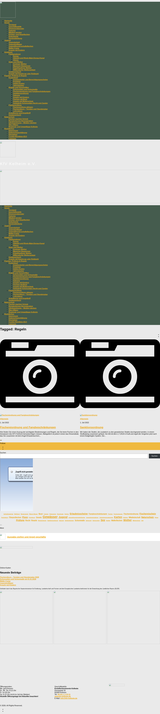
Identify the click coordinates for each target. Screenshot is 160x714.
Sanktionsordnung (21, 93)
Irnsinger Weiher (20, 64)
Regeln (34, 520)
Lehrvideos (17, 111)
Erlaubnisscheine (79, 513)
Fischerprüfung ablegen (23, 107)
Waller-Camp (14, 48)
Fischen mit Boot (20, 99)
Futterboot (32, 517)
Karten (118, 517)
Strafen (108, 520)
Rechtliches (9, 129)
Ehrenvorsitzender (16, 29)
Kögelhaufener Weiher (22, 68)
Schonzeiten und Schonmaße (25, 89)
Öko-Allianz (13, 125)
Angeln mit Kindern (17, 50)
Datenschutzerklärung (18, 133)
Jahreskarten (18, 85)
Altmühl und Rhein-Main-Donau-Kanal (28, 58)
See (103, 520)
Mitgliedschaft (134, 517)
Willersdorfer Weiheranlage (24, 70)
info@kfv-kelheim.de (68, 698)
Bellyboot (17, 514)
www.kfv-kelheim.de (63, 696)
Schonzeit (89, 520)
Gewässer (8, 52)
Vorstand (12, 25)
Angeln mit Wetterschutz (23, 101)
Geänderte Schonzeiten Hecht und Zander (30, 103)
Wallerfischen (116, 520)
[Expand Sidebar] (1, 440)
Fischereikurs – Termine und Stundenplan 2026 (19, 577)
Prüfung (20, 520)
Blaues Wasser (33, 514)
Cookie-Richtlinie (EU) (18, 137)
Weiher (127, 520)
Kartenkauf (13, 78)
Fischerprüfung (15, 105)
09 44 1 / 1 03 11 (64, 694)
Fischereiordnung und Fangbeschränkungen (31, 91)
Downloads (60, 514)
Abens (16, 60)
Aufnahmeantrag (8, 514)
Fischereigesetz (118, 514)
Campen (46, 514)
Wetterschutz (136, 520)
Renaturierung (42, 520)
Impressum (13, 131)
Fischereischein (147, 513)
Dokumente (13, 36)
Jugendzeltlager (15, 44)
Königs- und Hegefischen (19, 34)
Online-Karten (18, 84)
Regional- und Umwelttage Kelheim (23, 127)
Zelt (142, 520)
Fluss (25, 517)
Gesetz (39, 517)
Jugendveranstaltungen (106, 517)
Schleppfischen (69, 520)
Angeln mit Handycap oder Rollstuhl (24, 74)
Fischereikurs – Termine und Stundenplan (30, 109)
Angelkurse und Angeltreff (19, 113)
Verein (7, 23)
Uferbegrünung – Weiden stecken (22, 123)
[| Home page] (8, 17)
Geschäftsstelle (15, 27)
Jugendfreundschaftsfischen (76, 517)
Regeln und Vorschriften (19, 87)
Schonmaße (80, 520)
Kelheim (125, 517)
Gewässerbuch (15, 72)
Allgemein (4, 419)
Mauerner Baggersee (21, 66)
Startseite (8, 21)
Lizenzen (12, 138)
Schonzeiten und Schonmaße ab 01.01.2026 (18, 579)
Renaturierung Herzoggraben (21, 121)
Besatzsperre (24, 514)
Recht (27, 520)
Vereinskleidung (15, 38)
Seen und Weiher (16, 62)
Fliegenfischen (15, 517)
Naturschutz (9, 117)
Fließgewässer (15, 54)
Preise (156, 517)
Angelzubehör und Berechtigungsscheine (30, 80)
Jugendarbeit (14, 42)
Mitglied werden (15, 32)
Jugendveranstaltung (92, 517)
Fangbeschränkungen (98, 514)
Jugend (7, 40)
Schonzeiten (96, 520)
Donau (16, 56)
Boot (41, 514)
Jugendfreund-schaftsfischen (21, 46)
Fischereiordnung (131, 514)
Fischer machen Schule (18, 119)
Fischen (110, 514)
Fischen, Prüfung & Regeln (15, 76)
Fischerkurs (4, 517)
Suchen (3, 453)
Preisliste (17, 82)
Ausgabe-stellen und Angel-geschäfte (26, 537)
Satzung (12, 31)
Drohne (67, 514)
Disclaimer (13, 135)
